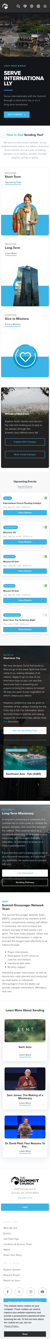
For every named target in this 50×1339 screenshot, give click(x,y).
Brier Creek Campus (25, 454)
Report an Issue (11, 1280)
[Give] (25, 6)
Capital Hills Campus (25, 441)
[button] (35, 784)
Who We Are (10, 1228)
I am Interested (25, 873)
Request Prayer (11, 1275)
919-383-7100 (25, 1198)
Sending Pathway (25, 882)
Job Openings (11, 1239)
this (5, 721)
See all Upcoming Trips (25, 730)
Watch (6, 1249)
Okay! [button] (25, 1334)
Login (25, 1207)
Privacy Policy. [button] (11, 1326)
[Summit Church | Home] (5, 6)
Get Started (15, 114)
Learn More (11, 253)
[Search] (18, 6)
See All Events (25, 486)
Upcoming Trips (13, 182)
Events (7, 1233)
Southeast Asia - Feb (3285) (23, 774)
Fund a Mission (13, 324)
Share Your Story (12, 1255)
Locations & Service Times (17, 1244)
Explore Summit (11, 1269)
